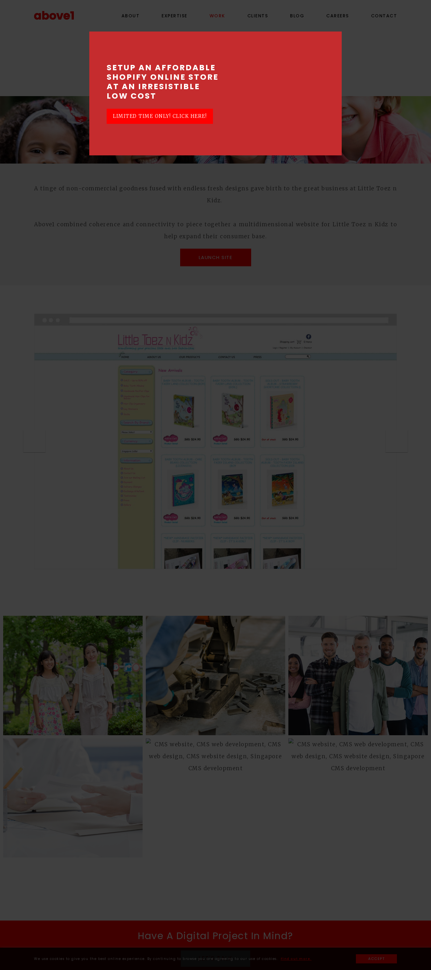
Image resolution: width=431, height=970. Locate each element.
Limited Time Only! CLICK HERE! (160, 116)
